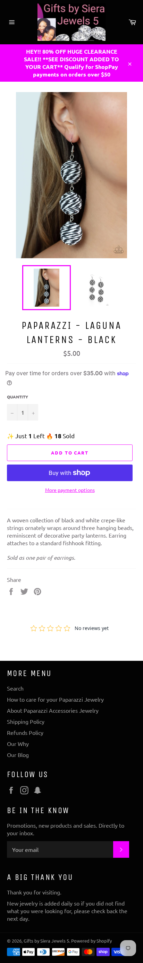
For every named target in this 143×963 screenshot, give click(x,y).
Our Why (18, 743)
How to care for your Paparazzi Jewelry (55, 699)
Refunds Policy (25, 732)
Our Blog (18, 754)
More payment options (70, 490)
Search (15, 688)
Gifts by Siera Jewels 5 (46, 941)
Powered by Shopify (91, 941)
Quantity (17, 396)
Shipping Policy (25, 721)
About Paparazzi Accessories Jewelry (53, 710)
